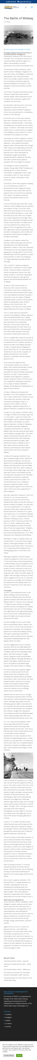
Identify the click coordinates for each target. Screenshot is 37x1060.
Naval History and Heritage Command (18, 49)
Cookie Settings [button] (8, 1055)
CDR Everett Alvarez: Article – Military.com (17, 969)
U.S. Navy (7, 22)
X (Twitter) (8, 1023)
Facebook (8, 1014)
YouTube (8, 1026)
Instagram (8, 1017)
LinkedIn (7, 1020)
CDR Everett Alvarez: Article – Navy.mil (16, 961)
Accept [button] (19, 1055)
